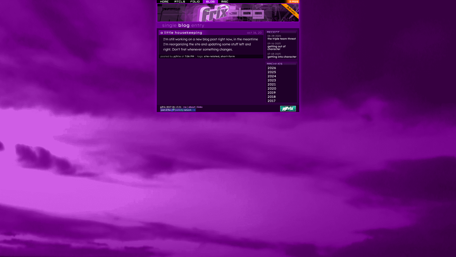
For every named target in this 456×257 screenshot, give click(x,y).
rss (184, 106)
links (199, 106)
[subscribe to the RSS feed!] (291, 1)
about (191, 106)
